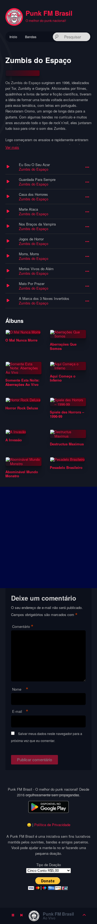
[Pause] (13, 916)
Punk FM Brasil (49, 13)
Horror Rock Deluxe (21, 408)
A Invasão (13, 440)
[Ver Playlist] (84, 916)
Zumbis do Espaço (33, 169)
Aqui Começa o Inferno (62, 378)
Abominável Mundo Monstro (21, 474)
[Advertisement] (48, 537)
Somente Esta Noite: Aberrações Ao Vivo (22, 382)
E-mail (20, 712)
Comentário (22, 627)
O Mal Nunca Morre (21, 340)
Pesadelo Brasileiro (66, 467)
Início (13, 36)
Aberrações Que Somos (63, 346)
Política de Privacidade (52, 824)
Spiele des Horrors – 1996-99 (67, 414)
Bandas (30, 36)
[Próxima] (21, 916)
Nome (20, 689)
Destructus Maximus (67, 444)
